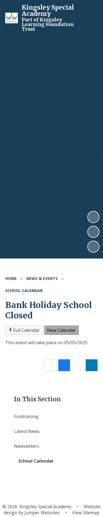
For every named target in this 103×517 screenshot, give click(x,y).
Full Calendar (26, 330)
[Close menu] (89, 18)
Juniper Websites (41, 513)
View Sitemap (85, 513)
